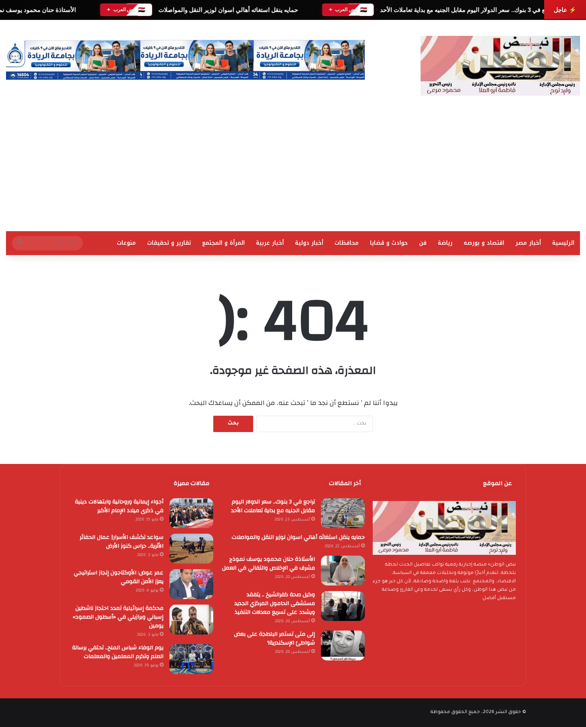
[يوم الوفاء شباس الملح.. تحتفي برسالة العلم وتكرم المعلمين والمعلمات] (191, 659)
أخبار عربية (270, 243)
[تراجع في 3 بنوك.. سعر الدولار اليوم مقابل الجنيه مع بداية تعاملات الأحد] (343, 513)
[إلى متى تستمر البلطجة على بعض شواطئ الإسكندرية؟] (343, 645)
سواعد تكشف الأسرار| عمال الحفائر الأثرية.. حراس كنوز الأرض (121, 541)
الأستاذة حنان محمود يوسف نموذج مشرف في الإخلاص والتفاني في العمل (268, 563)
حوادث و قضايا (389, 243)
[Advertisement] (293, 171)
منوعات (126, 243)
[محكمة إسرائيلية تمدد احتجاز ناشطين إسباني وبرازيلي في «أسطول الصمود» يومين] (191, 620)
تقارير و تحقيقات (169, 243)
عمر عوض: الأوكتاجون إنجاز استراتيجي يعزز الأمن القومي (118, 577)
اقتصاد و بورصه (484, 243)
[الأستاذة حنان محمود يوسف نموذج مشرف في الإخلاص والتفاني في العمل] (343, 571)
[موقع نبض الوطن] (500, 66)
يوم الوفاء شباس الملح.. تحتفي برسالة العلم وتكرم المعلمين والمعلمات (117, 652)
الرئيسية (563, 243)
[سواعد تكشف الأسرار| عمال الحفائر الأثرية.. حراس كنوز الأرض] (191, 549)
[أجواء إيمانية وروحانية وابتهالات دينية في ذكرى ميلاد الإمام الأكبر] (191, 513)
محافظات (346, 243)
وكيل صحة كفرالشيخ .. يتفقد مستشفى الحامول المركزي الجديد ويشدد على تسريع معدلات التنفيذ (274, 603)
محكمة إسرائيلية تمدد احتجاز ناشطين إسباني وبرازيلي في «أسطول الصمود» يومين (118, 617)
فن (423, 243)
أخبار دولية (309, 243)
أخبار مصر (528, 243)
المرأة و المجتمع (223, 243)
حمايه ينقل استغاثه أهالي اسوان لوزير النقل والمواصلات (227, 9)
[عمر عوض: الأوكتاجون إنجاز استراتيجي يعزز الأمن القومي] (191, 584)
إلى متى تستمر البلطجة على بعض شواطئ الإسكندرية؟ (274, 638)
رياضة (445, 243)
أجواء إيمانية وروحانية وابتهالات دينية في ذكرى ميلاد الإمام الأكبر (119, 506)
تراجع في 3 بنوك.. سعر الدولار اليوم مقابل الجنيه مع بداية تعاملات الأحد (467, 9)
